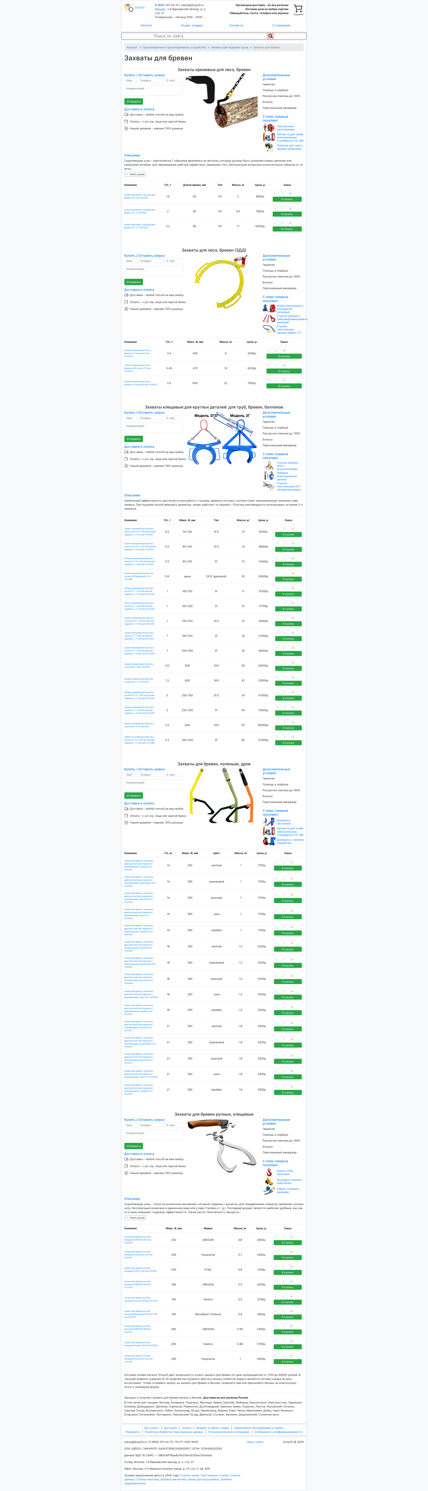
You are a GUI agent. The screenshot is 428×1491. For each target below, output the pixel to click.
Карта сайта (255, 1442)
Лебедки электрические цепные (287, 476)
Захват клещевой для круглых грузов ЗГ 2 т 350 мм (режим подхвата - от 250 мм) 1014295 (139, 710)
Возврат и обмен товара (212, 1427)
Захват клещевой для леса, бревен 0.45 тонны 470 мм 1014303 (137, 368)
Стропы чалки (189, 1475)
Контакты (236, 25)
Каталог (146, 25)
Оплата (186, 1427)
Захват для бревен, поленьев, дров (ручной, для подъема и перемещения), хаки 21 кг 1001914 (141, 1074)
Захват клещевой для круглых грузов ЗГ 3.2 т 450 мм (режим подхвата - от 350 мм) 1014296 (139, 740)
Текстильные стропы (214, 1475)
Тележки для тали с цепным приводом (290, 147)
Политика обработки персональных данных (174, 1432)
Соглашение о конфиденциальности (278, 1432)
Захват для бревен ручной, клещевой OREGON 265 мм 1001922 (137, 1329)
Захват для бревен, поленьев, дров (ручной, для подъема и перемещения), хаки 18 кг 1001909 (141, 994)
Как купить (151, 1427)
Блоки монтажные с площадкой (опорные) (290, 309)
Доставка (170, 1427)
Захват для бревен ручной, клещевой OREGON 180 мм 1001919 (137, 1284)
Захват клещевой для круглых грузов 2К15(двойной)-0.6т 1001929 (138, 576)
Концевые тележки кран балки (289, 1181)
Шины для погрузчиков (203, 1479)
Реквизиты (133, 1432)
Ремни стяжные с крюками (288, 1190)
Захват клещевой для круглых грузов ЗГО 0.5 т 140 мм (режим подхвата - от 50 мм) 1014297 (140, 531)
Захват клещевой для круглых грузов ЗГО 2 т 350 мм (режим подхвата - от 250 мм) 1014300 (139, 695)
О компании (281, 25)
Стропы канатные (147, 1479)
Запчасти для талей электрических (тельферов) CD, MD (290, 137)
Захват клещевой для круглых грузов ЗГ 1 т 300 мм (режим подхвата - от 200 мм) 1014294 (139, 650)
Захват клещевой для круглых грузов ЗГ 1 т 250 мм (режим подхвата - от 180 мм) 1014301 (139, 635)
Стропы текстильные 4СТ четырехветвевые (289, 486)
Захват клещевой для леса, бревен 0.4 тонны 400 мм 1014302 (137, 353)
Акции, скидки (191, 25)
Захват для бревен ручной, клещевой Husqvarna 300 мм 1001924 (138, 1358)
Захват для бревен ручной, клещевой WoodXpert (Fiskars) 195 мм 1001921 (140, 1314)
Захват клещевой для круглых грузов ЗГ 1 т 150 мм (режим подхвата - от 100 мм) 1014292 (139, 591)
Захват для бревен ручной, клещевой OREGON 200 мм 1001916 (137, 1239)
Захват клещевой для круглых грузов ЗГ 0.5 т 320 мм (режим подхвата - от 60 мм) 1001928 (139, 561)
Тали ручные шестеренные (286, 128)
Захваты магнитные (173, 1479)
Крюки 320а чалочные (285, 1172)
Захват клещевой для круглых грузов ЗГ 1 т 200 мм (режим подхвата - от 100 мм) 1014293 (139, 606)
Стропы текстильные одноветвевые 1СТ (289, 329)
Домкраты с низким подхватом (290, 841)
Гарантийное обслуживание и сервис (259, 1427)
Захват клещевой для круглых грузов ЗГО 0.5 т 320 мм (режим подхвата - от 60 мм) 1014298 (140, 546)
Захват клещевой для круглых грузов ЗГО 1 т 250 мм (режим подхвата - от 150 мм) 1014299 (139, 621)
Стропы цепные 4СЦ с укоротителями (287, 466)
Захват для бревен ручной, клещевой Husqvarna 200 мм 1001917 (138, 1254)
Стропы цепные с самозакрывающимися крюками (292, 319)
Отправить (134, 101)
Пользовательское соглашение (228, 1432)
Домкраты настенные (284, 822)
